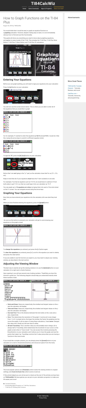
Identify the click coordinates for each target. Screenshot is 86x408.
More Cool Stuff (58, 8)
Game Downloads (33, 8)
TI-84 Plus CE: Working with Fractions (15, 387)
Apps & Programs (46, 8)
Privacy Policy (43, 398)
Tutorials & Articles (10, 383)
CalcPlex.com (72, 93)
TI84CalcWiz (43, 3)
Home (24, 8)
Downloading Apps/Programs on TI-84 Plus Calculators (20, 385)
